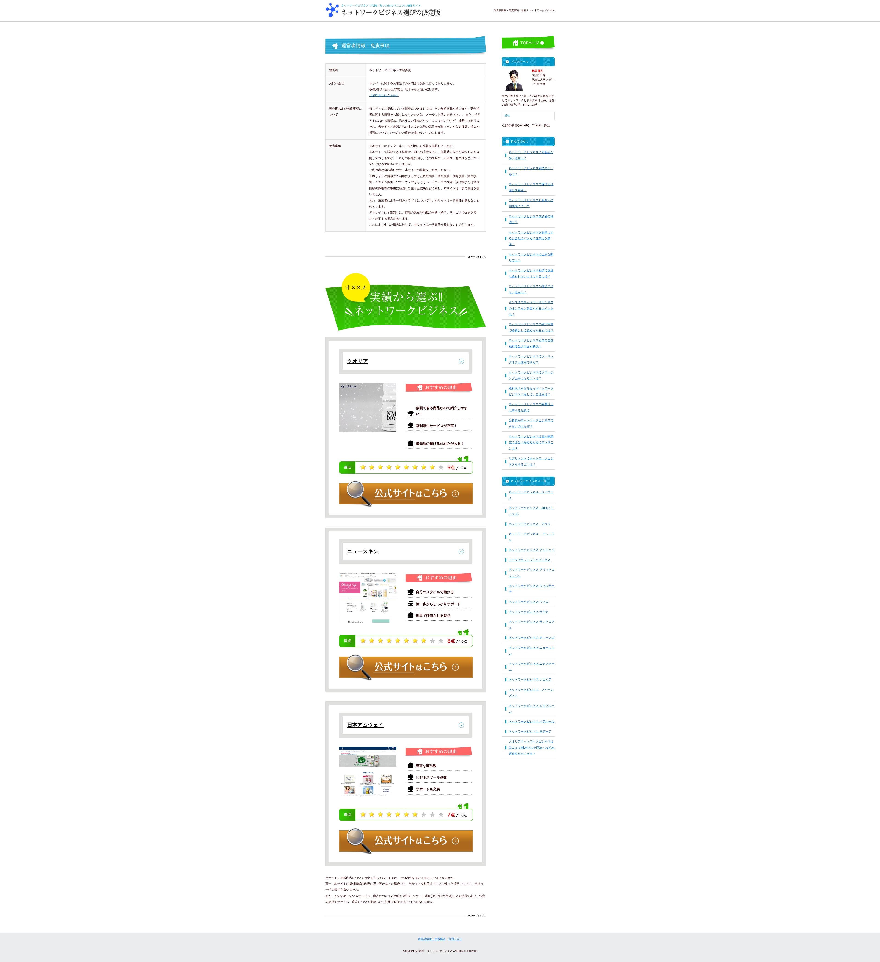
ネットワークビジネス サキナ (528, 611)
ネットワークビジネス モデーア (530, 731)
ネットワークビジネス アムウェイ (531, 549)
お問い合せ (455, 939)
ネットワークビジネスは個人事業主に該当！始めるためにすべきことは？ (531, 442)
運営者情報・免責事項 (432, 939)
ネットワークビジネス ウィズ (528, 602)
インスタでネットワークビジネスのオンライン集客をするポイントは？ (531, 308)
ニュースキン (363, 551)
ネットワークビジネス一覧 (528, 481)
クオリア (357, 361)
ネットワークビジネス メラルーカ (531, 721)
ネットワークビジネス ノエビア (530, 679)
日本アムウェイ (365, 725)
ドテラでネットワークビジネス (529, 560)
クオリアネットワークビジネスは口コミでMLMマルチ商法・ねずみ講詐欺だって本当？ (531, 747)
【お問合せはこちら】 (384, 95)
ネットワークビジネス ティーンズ (531, 637)
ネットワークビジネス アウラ (529, 524)
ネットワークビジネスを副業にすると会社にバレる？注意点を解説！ (531, 238)
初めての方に (519, 141)
